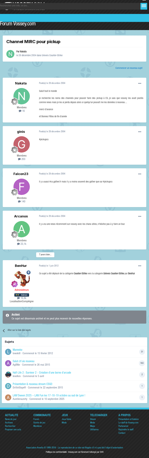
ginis (21, 132)
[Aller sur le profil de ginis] (21, 144)
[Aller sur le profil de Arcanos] (21, 229)
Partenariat (123, 426)
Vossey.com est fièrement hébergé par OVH (85, 452)
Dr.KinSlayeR (19, 387)
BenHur (21, 266)
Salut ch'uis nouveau (23, 361)
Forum (36, 419)
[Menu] (143, 6)
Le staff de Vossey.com (128, 423)
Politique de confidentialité (56, 452)
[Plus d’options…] (139, 83)
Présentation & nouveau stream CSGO (32, 384)
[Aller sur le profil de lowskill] (8, 352)
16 (23, 111)
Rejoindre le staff (125, 430)
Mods (64, 423)
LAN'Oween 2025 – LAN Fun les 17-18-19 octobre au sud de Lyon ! (49, 395)
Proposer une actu (13, 430)
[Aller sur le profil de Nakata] (10, 54)
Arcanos (21, 216)
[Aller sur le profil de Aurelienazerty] (8, 397)
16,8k (23, 298)
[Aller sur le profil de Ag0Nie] (8, 363)
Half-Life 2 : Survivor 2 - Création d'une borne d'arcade (42, 373)
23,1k (23, 244)
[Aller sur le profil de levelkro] (8, 375)
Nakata (23, 52)
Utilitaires (94, 430)
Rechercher (10, 426)
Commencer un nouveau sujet (128, 68)
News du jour (11, 419)
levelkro (17, 376)
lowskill (16, 353)
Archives (9, 423)
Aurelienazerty (20, 399)
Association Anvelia (34, 448)
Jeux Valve (66, 419)
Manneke (17, 350)
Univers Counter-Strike (52, 55)
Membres (37, 426)
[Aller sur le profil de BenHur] (21, 278)
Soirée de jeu (39, 423)
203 (23, 159)
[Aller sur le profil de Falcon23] (21, 187)
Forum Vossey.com (18, 24)
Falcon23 (20, 174)
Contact (121, 433)
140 (23, 201)
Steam (93, 419)
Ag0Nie (16, 365)
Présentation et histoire (128, 419)
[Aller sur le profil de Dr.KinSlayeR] (8, 386)
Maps (92, 426)
